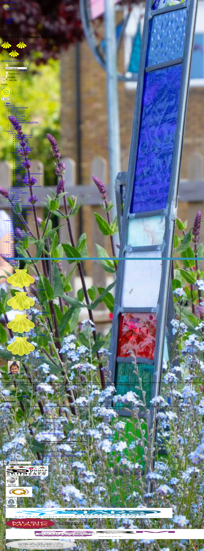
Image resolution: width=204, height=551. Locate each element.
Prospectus (14, 120)
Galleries (9, 21)
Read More (25, 392)
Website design (47, 452)
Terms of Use (15, 261)
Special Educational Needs (20, 229)
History (18, 161)
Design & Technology (23, 155)
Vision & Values (16, 114)
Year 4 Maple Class (22, 142)
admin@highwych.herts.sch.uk (52, 429)
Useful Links (15, 214)
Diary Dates (10, 8)
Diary (12, 244)
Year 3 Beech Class (22, 140)
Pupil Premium (15, 223)
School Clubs (15, 208)
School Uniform (16, 204)
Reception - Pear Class (23, 133)
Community (14, 123)
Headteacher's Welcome (19, 103)
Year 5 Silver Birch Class (24, 144)
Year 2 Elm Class (21, 137)
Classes (13, 129)
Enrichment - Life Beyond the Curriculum (26, 182)
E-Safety (13, 212)
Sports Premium (16, 225)
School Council (16, 186)
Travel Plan (14, 191)
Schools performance (18, 235)
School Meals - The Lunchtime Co (23, 206)
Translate (23, 70)
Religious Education (22, 178)
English (18, 157)
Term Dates (14, 240)
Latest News (10, 19)
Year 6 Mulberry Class (23, 146)
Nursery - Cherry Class (23, 131)
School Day (14, 199)
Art (16, 150)
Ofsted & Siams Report (19, 218)
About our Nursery (17, 253)
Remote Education (17, 227)
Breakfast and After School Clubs (22, 201)
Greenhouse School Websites (66, 452)
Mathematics (20, 165)
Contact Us (10, 257)
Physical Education (22, 174)
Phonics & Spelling (22, 172)
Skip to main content (8, 2)
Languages (19, 163)
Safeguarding (11, 255)
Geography (19, 159)
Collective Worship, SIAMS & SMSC (24, 118)
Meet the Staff (15, 110)
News (8, 238)
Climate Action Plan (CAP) (20, 231)
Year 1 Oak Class (21, 135)
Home (8, 99)
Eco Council (15, 184)
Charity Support (21, 189)
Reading (18, 176)
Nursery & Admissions (14, 250)
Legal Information (79, 448)
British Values (20, 116)
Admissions (14, 108)
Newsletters (14, 242)
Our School (10, 101)
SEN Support (15, 197)
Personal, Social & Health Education (28, 169)
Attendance (14, 195)
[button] (7, 65)
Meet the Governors (17, 112)
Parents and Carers (13, 193)
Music (17, 167)
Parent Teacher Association (20, 210)
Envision (13, 125)
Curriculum (10, 127)
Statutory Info (11, 216)
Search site (5, 458)
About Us (14, 106)
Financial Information (18, 233)
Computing (19, 152)
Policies (8, 23)
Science (18, 180)
